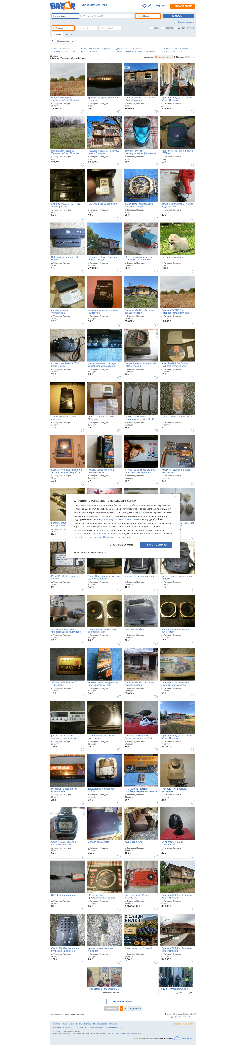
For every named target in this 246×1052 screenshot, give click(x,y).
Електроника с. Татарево (63, 51)
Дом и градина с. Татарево (129, 48)
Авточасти (113, 1024)
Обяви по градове (96, 1028)
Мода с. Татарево (89, 51)
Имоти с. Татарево (60, 48)
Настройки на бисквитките (88, 537)
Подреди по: (148, 57)
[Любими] (144, 6)
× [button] (175, 497)
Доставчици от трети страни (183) (119, 519)
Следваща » (135, 1008)
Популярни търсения (114, 1028)
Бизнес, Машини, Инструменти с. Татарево (135, 51)
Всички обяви (63, 41)
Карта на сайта (81, 1028)
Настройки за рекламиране (101, 533)
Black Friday (67, 1028)
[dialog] (123, 526)
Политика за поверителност (118, 537)
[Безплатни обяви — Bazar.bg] (62, 6)
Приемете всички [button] (156, 544)
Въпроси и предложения (183, 1024)
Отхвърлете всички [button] (121, 544)
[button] (90, 552)
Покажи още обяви (122, 1001)
